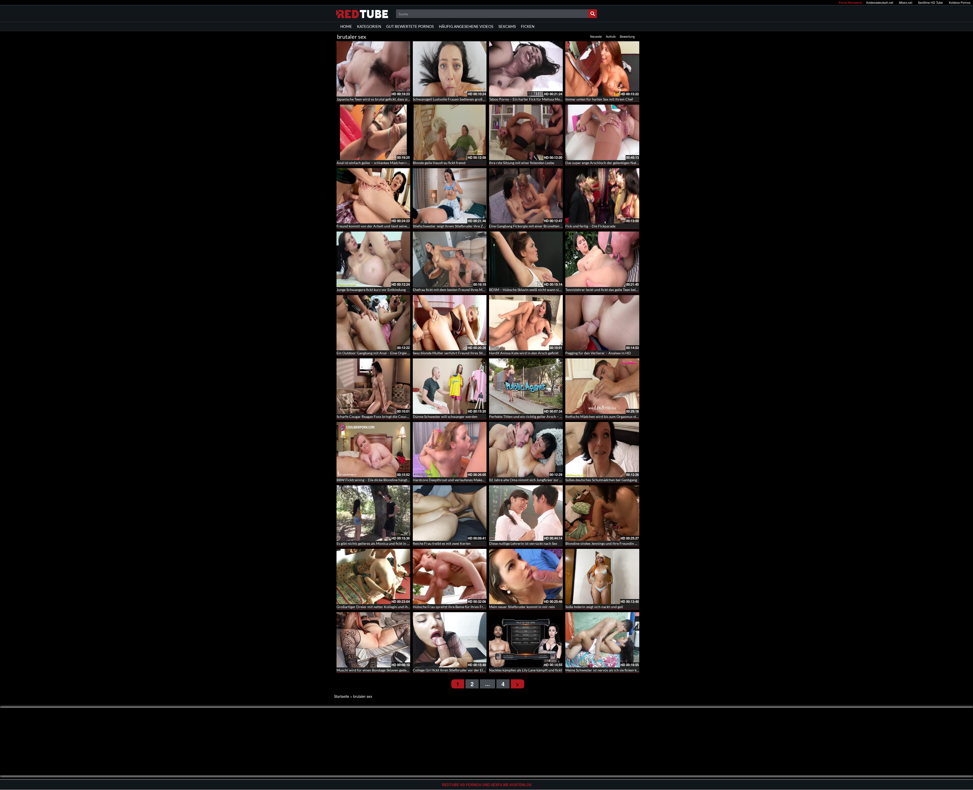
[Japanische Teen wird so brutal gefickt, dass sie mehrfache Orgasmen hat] (373, 69)
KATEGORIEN (369, 26)
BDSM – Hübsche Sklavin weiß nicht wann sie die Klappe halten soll (542, 289)
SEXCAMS (507, 26)
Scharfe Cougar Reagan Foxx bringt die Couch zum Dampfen (383, 416)
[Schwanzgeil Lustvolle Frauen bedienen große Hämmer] (449, 69)
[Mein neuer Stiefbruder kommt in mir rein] (526, 576)
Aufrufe (611, 36)
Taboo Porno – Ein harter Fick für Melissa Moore (527, 99)
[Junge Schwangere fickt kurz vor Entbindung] (373, 259)
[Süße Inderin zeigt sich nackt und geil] (602, 576)
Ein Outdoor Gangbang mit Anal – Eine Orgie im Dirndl (379, 353)
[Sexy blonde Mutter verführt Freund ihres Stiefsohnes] (449, 322)
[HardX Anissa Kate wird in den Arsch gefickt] (526, 322)
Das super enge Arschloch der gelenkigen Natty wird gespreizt (613, 163)
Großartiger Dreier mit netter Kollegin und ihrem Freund (381, 607)
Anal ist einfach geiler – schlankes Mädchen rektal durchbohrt (385, 163)
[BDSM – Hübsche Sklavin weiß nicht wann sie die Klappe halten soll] (526, 259)
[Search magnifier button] (592, 13)
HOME (346, 26)
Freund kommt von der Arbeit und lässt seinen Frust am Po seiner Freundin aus (398, 226)
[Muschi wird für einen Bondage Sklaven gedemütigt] (373, 639)
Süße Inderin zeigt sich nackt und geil (594, 607)
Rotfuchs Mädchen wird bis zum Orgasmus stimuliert (607, 416)
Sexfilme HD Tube (930, 2)
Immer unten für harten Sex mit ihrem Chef (599, 99)
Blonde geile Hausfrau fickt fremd (439, 163)
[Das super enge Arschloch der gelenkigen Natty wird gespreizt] (602, 132)
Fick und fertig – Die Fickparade (590, 226)
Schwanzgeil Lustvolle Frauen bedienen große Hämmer (456, 99)
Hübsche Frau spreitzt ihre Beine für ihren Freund (452, 607)
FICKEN (527, 26)
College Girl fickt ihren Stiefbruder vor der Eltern (451, 670)
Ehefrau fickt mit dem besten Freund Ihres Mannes (452, 289)
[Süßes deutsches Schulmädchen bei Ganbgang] (602, 449)
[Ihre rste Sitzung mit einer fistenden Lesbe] (526, 132)
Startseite (341, 696)
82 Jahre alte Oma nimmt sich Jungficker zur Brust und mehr (536, 480)
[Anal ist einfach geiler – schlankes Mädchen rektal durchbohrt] (373, 132)
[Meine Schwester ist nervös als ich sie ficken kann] (602, 639)
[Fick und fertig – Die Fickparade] (602, 195)
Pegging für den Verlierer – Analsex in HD (598, 353)
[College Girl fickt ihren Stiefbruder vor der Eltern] (449, 639)
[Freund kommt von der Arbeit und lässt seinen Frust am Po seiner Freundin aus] (373, 195)
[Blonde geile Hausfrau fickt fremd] (449, 132)
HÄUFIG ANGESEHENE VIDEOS (466, 26)
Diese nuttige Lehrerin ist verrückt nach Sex (523, 543)
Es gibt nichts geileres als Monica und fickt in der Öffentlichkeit (385, 543)
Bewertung (627, 36)
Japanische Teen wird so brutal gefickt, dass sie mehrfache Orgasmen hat (393, 99)
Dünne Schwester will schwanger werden (445, 416)
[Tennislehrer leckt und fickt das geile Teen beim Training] (602, 259)
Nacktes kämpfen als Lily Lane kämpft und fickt (525, 670)
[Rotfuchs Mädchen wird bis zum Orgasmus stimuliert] (602, 386)
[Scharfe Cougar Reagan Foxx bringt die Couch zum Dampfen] (373, 386)
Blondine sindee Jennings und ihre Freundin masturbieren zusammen (619, 543)
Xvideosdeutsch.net (879, 2)
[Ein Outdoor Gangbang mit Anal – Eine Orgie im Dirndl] (373, 322)
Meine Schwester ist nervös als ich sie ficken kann (603, 670)
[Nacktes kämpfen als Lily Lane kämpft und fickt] (526, 639)
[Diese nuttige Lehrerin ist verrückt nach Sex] (526, 513)
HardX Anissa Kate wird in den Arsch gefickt (523, 353)
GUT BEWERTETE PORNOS (410, 26)
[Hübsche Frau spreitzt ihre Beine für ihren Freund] (449, 576)
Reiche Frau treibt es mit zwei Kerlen (442, 543)
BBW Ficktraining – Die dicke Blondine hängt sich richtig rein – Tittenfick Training (400, 480)
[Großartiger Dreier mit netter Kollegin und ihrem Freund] (373, 576)
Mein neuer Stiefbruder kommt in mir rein (522, 607)
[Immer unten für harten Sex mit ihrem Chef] (602, 69)
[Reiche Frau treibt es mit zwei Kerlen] (449, 513)
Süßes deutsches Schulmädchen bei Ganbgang (601, 480)
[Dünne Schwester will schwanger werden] (449, 386)
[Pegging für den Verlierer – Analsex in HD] (602, 322)
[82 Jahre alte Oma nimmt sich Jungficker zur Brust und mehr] (526, 449)
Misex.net (905, 2)
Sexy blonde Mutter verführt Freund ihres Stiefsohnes (455, 353)
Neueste (596, 36)
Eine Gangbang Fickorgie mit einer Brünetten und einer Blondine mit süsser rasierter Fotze (560, 226)
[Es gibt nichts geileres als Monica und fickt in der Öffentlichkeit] (373, 513)
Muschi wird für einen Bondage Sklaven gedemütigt (376, 670)
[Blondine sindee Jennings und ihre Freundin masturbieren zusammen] (602, 513)
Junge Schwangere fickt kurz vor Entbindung (371, 289)
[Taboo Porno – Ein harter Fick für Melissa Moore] (526, 69)
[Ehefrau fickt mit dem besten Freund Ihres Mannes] (449, 259)
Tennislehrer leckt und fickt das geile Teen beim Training (608, 289)
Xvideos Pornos (959, 2)
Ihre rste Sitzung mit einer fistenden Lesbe (521, 163)
